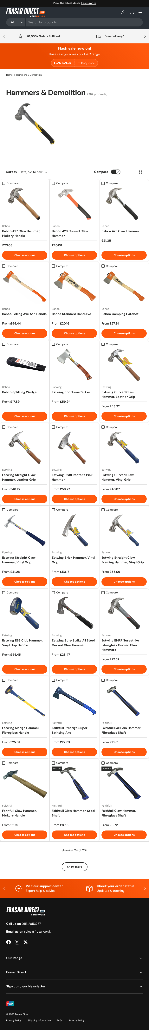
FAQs (59, 1020)
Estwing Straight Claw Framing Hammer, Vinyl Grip (122, 560)
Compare (101, 172)
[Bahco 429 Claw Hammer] (124, 204)
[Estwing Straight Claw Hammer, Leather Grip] (24, 448)
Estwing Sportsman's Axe (71, 392)
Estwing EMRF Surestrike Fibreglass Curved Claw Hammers (120, 645)
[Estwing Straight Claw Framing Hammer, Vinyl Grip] (124, 531)
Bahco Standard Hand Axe (71, 314)
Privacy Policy (14, 1020)
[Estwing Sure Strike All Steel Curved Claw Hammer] (74, 613)
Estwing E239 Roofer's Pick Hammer (72, 477)
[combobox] (74, 22)
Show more (74, 866)
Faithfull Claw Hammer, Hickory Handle (19, 813)
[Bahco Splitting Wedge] (24, 365)
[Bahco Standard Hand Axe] (74, 287)
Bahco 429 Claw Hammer (120, 231)
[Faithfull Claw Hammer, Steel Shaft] (74, 784)
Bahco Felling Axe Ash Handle (24, 314)
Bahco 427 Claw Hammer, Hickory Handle (21, 233)
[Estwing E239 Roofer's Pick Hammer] (74, 448)
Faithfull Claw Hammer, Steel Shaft (73, 813)
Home (9, 75)
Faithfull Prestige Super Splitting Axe (69, 730)
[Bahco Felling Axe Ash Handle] (24, 287)
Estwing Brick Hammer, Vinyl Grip (73, 560)
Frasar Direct (22, 1014)
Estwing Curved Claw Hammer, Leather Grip (118, 394)
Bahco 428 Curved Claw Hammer (70, 233)
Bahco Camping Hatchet (120, 314)
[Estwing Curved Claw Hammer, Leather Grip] (124, 365)
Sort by (11, 172)
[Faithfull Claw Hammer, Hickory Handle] (24, 784)
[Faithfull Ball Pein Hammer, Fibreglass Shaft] (124, 701)
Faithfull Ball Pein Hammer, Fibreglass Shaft (121, 730)
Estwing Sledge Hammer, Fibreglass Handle (21, 730)
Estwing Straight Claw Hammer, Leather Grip (19, 477)
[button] (132, 12)
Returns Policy (76, 1020)
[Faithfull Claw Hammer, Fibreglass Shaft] (124, 784)
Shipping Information (39, 1020)
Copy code (88, 63)
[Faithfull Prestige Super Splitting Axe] (74, 701)
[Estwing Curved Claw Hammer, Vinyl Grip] (124, 448)
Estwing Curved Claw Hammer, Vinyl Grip (117, 477)
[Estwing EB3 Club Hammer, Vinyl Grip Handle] (24, 613)
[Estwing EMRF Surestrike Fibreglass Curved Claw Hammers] (124, 613)
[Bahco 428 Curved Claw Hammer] (74, 204)
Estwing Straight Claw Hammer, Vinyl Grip (19, 560)
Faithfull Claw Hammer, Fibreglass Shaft (118, 813)
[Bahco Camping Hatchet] (124, 287)
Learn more (88, 3)
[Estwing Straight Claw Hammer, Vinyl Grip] (24, 531)
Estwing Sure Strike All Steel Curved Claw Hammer (73, 642)
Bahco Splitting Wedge (19, 392)
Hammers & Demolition (29, 75)
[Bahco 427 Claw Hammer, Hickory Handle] (24, 204)
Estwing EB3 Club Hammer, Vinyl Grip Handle (22, 642)
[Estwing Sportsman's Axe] (74, 365)
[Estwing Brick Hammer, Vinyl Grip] (74, 531)
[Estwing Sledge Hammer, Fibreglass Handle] (24, 701)
